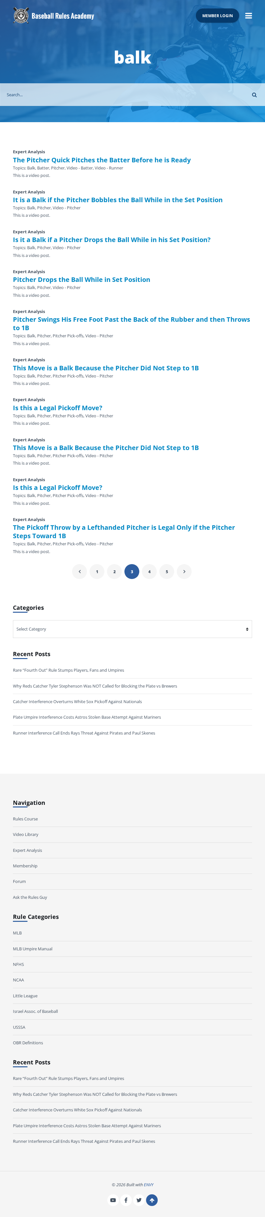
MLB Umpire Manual (32, 949)
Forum (19, 881)
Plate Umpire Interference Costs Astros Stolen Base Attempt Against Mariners (87, 717)
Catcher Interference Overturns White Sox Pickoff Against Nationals (77, 701)
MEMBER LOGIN (217, 15)
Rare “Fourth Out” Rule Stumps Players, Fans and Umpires (68, 670)
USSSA (19, 1027)
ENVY (149, 1185)
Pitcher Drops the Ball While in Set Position (81, 279)
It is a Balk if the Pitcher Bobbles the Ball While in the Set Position (118, 200)
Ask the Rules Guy (30, 897)
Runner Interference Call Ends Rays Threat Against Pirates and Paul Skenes (84, 733)
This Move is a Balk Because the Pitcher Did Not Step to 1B (106, 368)
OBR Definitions (28, 1043)
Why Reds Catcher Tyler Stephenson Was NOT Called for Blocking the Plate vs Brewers (95, 686)
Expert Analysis (27, 850)
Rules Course (25, 819)
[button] (248, 15)
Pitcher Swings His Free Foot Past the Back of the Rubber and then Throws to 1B (131, 323)
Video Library (25, 834)
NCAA (18, 980)
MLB (17, 933)
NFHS (18, 964)
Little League (25, 996)
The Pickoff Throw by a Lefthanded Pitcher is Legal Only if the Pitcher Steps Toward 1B (124, 531)
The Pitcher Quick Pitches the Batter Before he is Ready (102, 160)
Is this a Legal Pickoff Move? (57, 408)
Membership (25, 866)
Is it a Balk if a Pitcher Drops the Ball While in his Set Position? (112, 240)
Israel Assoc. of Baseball (35, 1011)
